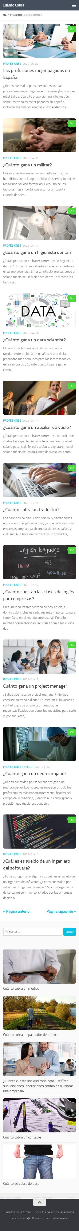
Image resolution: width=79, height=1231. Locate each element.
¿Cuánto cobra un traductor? (31, 509)
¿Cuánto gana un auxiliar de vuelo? (37, 427)
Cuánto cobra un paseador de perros (30, 1035)
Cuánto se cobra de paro (21, 1183)
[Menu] (73, 5)
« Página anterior (17, 911)
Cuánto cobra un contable (22, 1137)
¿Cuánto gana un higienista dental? (37, 252)
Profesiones (12, 158)
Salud (28, 767)
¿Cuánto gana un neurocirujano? (35, 773)
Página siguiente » (61, 911)
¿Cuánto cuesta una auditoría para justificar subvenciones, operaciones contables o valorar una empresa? (38, 1086)
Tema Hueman (59, 1218)
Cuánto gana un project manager (35, 686)
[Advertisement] (39, 41)
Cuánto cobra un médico (21, 988)
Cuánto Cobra (13, 5)
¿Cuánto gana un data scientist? (34, 340)
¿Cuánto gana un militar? (27, 165)
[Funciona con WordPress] (28, 1218)
